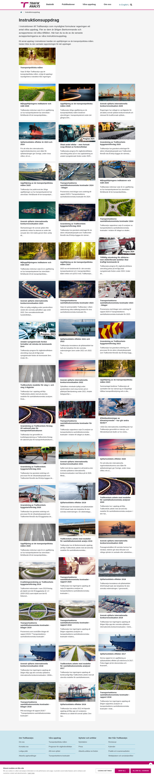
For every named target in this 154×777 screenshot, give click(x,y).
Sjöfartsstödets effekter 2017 (113, 654)
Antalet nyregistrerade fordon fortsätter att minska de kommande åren (36, 344)
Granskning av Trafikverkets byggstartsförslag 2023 (112, 342)
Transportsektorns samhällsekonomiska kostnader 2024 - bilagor (76, 185)
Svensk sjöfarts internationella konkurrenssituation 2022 (74, 381)
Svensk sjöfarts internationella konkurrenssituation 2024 (34, 222)
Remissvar (112, 742)
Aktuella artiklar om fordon (88, 751)
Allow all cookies (141, 771)
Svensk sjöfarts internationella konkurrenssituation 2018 (34, 665)
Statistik (50, 4)
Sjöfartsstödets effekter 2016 (73, 704)
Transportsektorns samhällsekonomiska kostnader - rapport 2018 (115, 694)
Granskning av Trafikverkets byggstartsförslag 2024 (72, 225)
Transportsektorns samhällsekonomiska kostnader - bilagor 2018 (35, 704)
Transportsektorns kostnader (59, 756)
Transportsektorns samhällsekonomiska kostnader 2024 (116, 220)
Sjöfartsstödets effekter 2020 (113, 459)
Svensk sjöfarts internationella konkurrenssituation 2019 (113, 616)
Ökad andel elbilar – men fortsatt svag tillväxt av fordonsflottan (74, 146)
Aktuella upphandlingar (27, 756)
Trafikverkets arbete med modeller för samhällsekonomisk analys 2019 (76, 540)
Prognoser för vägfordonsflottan (60, 747)
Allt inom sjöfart (54, 751)
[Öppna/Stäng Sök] (131, 4)
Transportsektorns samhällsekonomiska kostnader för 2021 (76, 423)
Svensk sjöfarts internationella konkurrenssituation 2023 (34, 302)
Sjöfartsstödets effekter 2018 (113, 579)
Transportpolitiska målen (31, 68)
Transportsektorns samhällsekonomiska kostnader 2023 (76, 302)
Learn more (31, 773)
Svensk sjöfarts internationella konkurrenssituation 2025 (113, 105)
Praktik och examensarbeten (119, 751)
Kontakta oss (23, 747)
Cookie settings (105, 771)
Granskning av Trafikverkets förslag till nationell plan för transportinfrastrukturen (36, 428)
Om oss (107, 4)
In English (123, 5)
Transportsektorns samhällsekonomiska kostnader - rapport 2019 (75, 622)
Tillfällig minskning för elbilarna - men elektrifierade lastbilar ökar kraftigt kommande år (115, 259)
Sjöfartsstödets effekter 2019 (73, 503)
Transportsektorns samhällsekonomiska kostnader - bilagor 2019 (35, 625)
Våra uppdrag (89, 4)
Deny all (122, 771)
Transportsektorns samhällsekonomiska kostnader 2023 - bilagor (116, 303)
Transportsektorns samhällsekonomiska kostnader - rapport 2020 (75, 579)
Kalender (111, 747)
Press (81, 747)
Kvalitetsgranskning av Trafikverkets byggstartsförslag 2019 (36, 583)
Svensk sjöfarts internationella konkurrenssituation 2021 (74, 463)
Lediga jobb (23, 751)
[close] (150, 764)
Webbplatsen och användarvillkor (120, 756)
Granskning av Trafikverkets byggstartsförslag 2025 (112, 143)
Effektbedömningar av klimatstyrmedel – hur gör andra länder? (114, 420)
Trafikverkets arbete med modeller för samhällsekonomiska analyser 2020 (115, 499)
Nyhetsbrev (83, 742)
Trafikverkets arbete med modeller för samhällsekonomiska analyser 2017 (75, 666)
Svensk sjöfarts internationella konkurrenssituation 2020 (113, 542)
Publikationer (68, 4)
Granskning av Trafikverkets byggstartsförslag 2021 (33, 468)
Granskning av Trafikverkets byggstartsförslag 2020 (33, 506)
